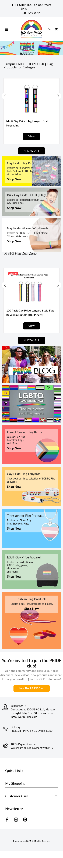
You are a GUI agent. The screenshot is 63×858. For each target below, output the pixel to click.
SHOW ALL (32, 151)
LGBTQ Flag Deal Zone (20, 253)
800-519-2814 (31, 12)
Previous (5, 96)
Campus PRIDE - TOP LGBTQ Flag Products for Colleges (28, 65)
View (31, 136)
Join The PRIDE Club (31, 688)
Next (58, 96)
